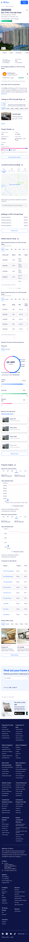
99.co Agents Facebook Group (10, 870)
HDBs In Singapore (10, 6)
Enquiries (6, 863)
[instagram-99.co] (7, 934)
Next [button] (19, 288)
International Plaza (19, 838)
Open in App (24, 2)
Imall (3, 822)
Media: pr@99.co (7, 867)
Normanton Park (5, 789)
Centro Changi (5, 834)
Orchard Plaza (19, 841)
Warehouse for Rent (6, 810)
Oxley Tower (18, 836)
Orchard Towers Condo (6, 787)
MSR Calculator (19, 793)
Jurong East (18, 749)
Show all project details (14, 157)
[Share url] (27, 10)
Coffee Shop (18, 812)
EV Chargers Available (7, 20)
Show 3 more (14, 453)
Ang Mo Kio (18, 753)
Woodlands (18, 747)
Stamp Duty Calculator (20, 789)
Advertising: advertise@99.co (10, 868)
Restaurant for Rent (6, 812)
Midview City (4, 828)
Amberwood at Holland (6, 775)
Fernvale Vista (7, 587)
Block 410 (13, 419)
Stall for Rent (4, 806)
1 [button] (14, 338)
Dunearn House (5, 773)
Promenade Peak (5, 793)
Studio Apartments (6, 737)
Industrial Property (19, 804)
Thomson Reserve (5, 771)
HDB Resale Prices (5, 757)
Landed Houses (5, 733)
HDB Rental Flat (19, 729)
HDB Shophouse (19, 806)
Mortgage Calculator (20, 787)
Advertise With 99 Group (20, 896)
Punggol (17, 751)
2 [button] (11, 288)
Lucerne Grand (5, 769)
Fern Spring (6, 614)
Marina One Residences (6, 791)
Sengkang (3, 138)
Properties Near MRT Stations (20, 900)
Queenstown (18, 757)
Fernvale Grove (7, 598)
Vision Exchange (5, 824)
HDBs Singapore (5, 747)
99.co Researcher (12, 511)
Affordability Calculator (20, 785)
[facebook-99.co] (3, 934)
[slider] (23, 384)
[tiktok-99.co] (15, 934)
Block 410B (13, 436)
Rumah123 (4, 914)
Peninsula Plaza (5, 826)
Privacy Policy (4, 903)
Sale (4, 104)
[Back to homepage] (6, 2)
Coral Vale (5, 603)
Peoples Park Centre (20, 834)
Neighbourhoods (18, 898)
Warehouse (18, 810)
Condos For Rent (19, 731)
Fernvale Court (7, 592)
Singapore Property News (7, 755)
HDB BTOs (4, 753)
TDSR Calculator (19, 791)
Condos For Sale (5, 729)
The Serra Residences (20, 775)
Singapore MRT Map (6, 749)
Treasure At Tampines (6, 785)
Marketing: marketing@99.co (10, 866)
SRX (3, 912)
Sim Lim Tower (5, 830)
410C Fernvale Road (8, 571)
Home (2, 6)
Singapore (4, 921)
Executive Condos (5, 735)
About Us (4, 889)
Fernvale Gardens (7, 582)
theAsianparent (18, 911)
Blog (3, 895)
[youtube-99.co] (11, 934)
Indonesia (4, 923)
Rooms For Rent (19, 737)
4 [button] (16, 288)
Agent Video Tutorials (19, 904)
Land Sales (17, 894)
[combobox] (14, 205)
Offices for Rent (5, 804)
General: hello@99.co (8, 864)
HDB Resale (4, 727)
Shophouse (4, 808)
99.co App (17, 902)
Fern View (5, 609)
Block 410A (13, 427)
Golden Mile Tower (5, 832)
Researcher (17, 889)
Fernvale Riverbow (8, 576)
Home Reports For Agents (20, 891)
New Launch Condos (6, 731)
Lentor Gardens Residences (7, 767)
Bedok (17, 755)
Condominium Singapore (7, 751)
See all (16, 18)
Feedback (4, 897)
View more (4, 795)
